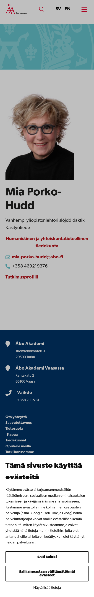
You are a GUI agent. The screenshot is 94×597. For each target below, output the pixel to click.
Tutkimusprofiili (21, 277)
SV (58, 9)
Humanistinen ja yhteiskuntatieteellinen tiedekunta (47, 243)
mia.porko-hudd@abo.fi (37, 257)
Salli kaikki (47, 557)
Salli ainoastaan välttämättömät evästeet (47, 573)
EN (67, 9)
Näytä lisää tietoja (47, 588)
